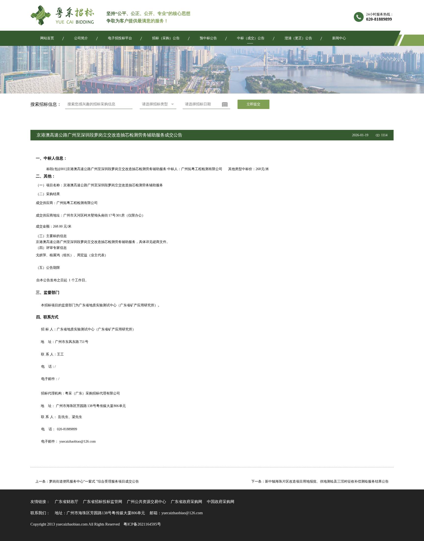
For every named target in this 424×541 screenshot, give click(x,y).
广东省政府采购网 (186, 502)
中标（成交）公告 (251, 38)
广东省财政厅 (66, 502)
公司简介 (81, 38)
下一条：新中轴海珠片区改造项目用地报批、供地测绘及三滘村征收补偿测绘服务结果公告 (320, 481)
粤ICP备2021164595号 (142, 524)
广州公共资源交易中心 (146, 502)
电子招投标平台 (120, 38)
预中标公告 (208, 38)
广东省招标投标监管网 (102, 502)
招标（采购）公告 (166, 38)
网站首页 (47, 38)
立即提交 (253, 104)
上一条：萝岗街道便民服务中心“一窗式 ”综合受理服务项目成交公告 (87, 481)
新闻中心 (339, 38)
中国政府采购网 (220, 502)
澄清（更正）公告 (298, 38)
